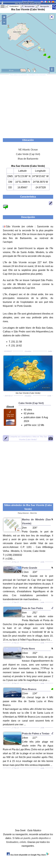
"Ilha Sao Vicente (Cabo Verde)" (28, 438)
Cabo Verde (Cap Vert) (28, 154)
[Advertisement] (28, 105)
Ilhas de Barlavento (28, 158)
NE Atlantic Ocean (28, 149)
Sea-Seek (28, 1)
